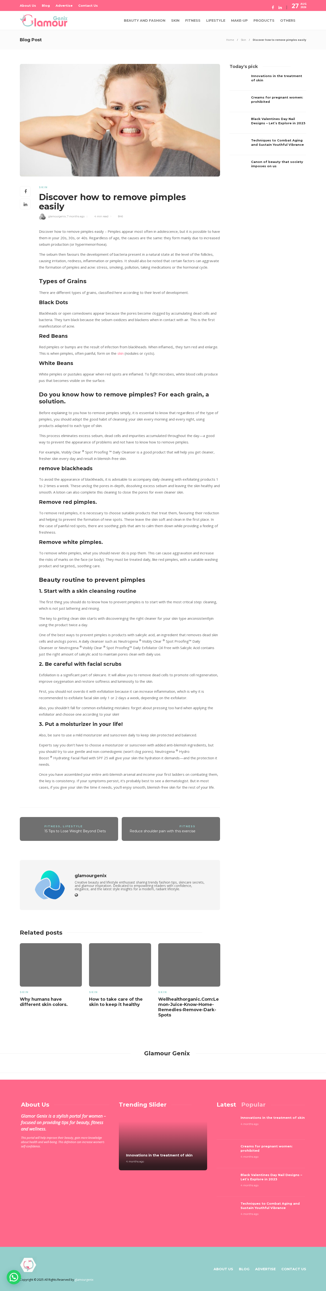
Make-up (239, 20)
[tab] (226, 1104)
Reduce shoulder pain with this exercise (162, 831)
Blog (46, 5)
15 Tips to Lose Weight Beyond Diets (75, 831)
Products (263, 20)
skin (120, 353)
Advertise (64, 5)
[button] (14, 1277)
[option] (50, 976)
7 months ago (75, 216)
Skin (175, 20)
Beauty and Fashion (144, 20)
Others (287, 20)
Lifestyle (215, 20)
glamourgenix (57, 216)
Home (230, 40)
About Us (28, 5)
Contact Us (88, 5)
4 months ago (135, 1161)
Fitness (192, 20)
